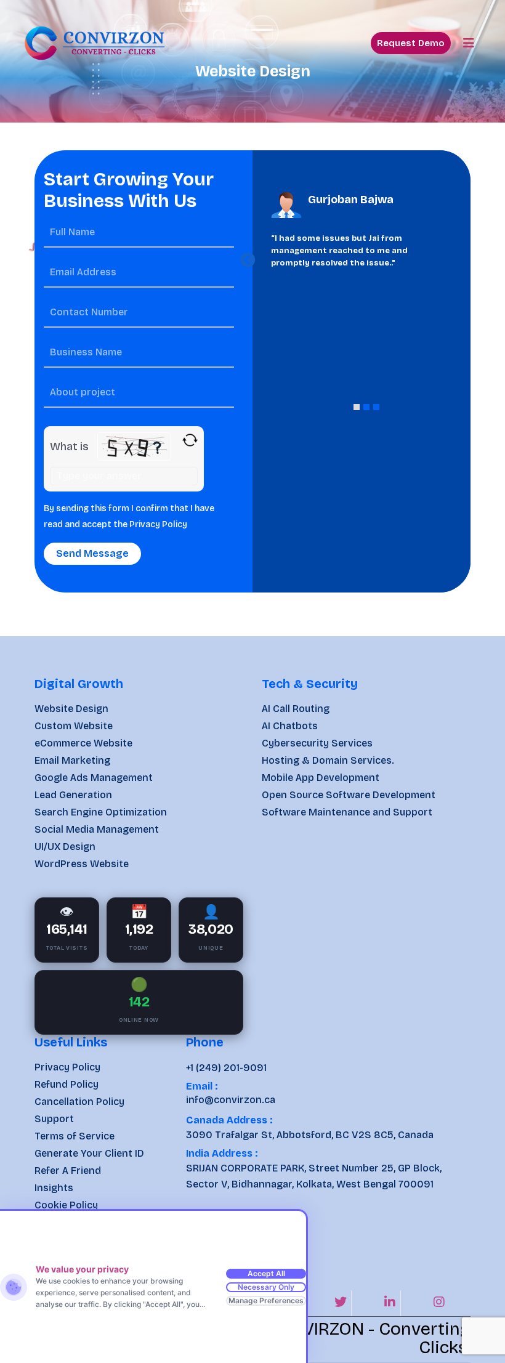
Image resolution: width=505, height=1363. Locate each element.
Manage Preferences (266, 1300)
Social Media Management (96, 829)
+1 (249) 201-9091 (226, 1068)
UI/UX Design (64, 846)
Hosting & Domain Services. (328, 760)
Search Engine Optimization (100, 812)
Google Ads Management (93, 777)
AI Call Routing (295, 708)
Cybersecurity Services (317, 743)
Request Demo (411, 43)
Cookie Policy (66, 1205)
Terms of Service (74, 1136)
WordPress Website (81, 864)
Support (54, 1119)
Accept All (266, 1273)
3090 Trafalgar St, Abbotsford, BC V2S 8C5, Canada (310, 1135)
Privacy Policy (158, 524)
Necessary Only (266, 1287)
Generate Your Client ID (89, 1153)
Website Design (71, 708)
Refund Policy (66, 1084)
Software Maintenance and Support (347, 812)
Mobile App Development (320, 777)
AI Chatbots (290, 726)
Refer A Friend (67, 1170)
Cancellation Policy (79, 1101)
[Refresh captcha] (190, 440)
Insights (53, 1188)
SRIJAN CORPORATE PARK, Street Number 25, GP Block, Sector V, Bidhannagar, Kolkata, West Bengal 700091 (314, 1176)
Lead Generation (73, 795)
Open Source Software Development (348, 795)
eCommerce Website (83, 743)
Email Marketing (72, 760)
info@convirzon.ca (230, 1100)
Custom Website (73, 726)
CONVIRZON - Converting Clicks (368, 1338)
